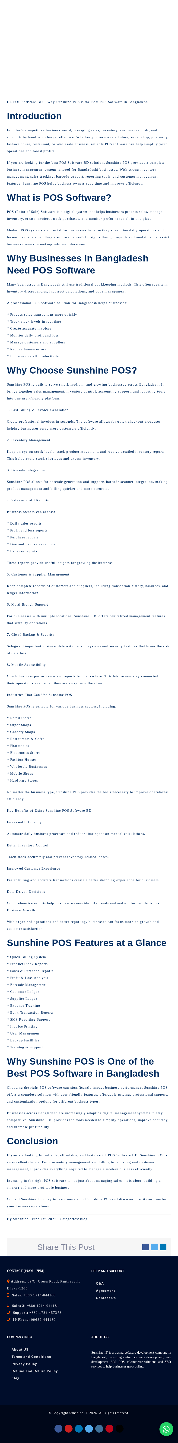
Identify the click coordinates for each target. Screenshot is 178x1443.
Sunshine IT (78, 1413)
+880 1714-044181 (43, 1306)
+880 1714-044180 (40, 1295)
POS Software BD (74, 162)
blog (84, 1219)
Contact (14, 1199)
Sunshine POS (18, 384)
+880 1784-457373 (45, 1312)
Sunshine (64, 102)
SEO (168, 1362)
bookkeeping (106, 284)
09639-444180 (43, 1319)
